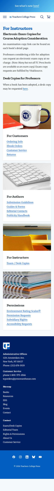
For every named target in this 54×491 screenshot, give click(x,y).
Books (6, 392)
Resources (8, 396)
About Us (7, 438)
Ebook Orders (14, 145)
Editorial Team (10, 429)
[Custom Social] (33, 457)
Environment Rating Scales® (24, 311)
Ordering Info (15, 141)
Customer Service (17, 150)
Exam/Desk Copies (12, 425)
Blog (5, 404)
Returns (11, 154)
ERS (5, 400)
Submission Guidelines (20, 202)
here (25, 88)
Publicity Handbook (18, 215)
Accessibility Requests (19, 323)
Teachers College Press (30, 466)
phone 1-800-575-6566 (14, 375)
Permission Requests (19, 315)
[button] (5, 17)
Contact (7, 412)
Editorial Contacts (17, 211)
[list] (27, 216)
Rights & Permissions (14, 434)
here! (36, 5)
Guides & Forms (16, 206)
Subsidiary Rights (17, 319)
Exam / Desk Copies (18, 263)
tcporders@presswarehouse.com (19, 378)
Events (6, 408)
